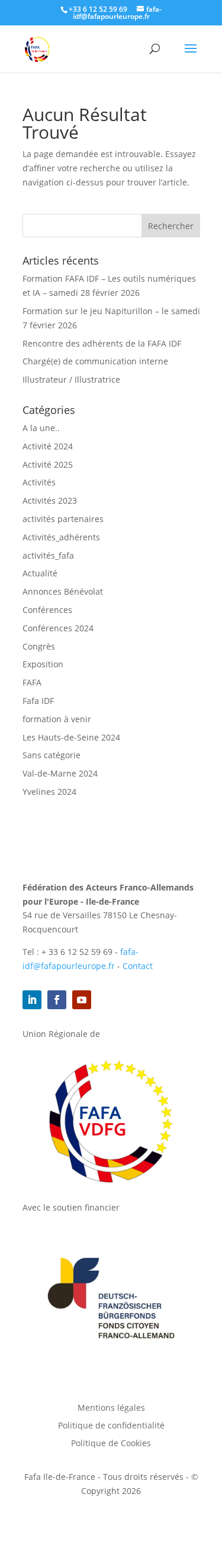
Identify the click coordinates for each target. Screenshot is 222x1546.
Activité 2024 (47, 446)
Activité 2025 (47, 464)
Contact (138, 965)
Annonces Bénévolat (62, 591)
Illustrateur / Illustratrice (71, 379)
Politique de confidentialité (111, 1426)
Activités (39, 482)
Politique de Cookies (111, 1444)
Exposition (42, 664)
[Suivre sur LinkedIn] (31, 999)
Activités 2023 (49, 500)
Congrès (38, 646)
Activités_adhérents (61, 537)
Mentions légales (111, 1408)
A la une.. (41, 427)
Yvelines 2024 (49, 791)
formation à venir (56, 719)
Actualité (39, 573)
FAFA (31, 682)
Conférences (47, 609)
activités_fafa (48, 555)
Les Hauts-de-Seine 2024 (71, 737)
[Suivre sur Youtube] (81, 999)
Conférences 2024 (58, 628)
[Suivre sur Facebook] (56, 999)
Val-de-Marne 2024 (60, 773)
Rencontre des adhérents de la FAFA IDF (101, 343)
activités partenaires (63, 518)
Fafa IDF (38, 700)
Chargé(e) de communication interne (95, 361)
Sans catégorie (51, 755)
